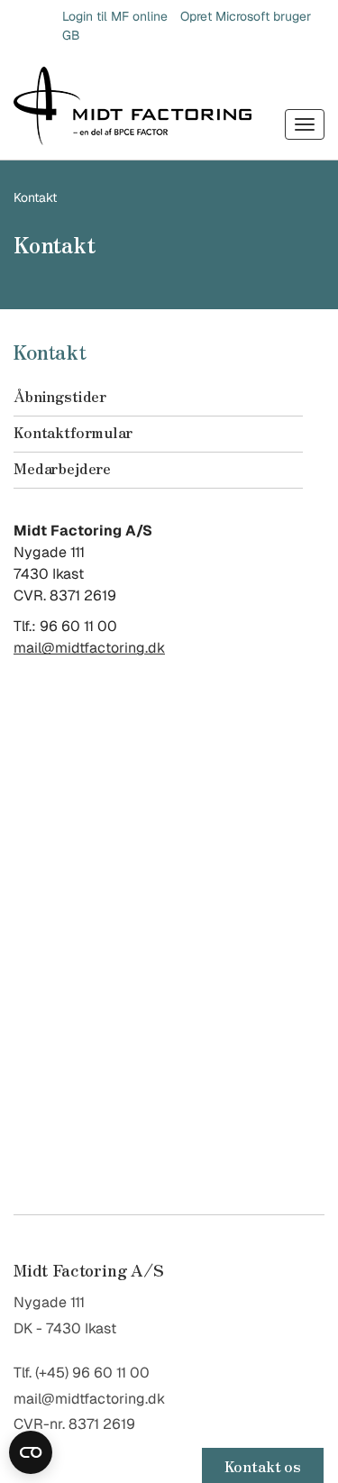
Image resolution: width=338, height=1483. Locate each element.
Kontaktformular (73, 432)
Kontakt (35, 197)
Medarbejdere (62, 468)
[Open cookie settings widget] (30, 1452)
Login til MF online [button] (115, 16)
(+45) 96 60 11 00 (92, 1372)
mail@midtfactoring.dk (89, 647)
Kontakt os (262, 1466)
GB (71, 35)
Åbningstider (60, 396)
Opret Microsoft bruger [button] (245, 16)
